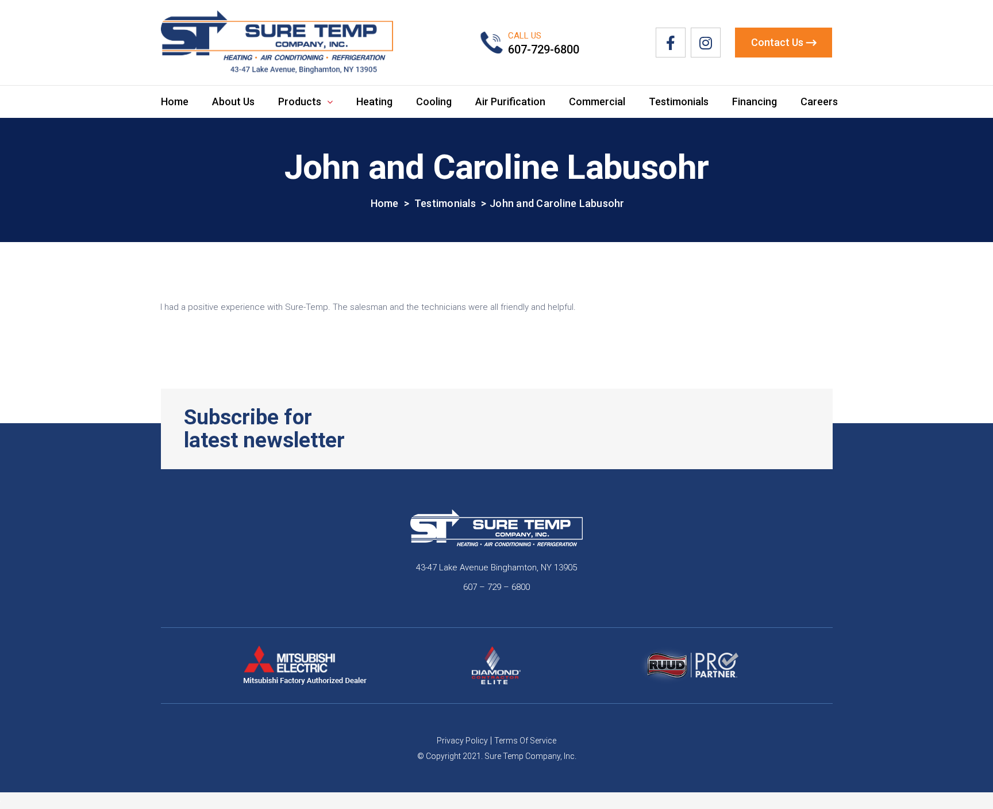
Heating (374, 101)
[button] (783, 42)
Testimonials (679, 101)
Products (299, 101)
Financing (754, 101)
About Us (233, 101)
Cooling (434, 101)
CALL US (524, 35)
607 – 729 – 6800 (496, 587)
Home (174, 101)
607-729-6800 (543, 49)
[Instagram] (706, 42)
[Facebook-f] (671, 42)
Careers (819, 101)
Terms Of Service (525, 741)
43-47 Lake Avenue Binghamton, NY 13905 (496, 567)
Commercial (597, 101)
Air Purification (510, 101)
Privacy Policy (462, 741)
